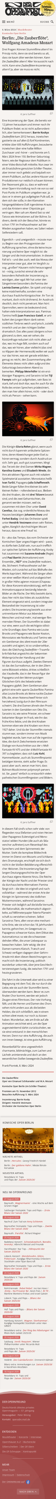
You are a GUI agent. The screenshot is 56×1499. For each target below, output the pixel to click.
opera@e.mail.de (21, 1419)
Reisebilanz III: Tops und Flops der (17, 1377)
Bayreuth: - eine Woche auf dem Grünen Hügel (28, 1204)
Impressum (8, 1475)
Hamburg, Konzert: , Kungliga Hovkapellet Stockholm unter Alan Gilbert (26, 1323)
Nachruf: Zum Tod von (23, 1221)
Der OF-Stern (27, 1446)
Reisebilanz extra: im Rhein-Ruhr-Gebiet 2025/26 (28, 1331)
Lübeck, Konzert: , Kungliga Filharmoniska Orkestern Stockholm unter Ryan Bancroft (27, 1259)
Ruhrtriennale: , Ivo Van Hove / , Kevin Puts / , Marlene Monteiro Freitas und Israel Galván (26, 1291)
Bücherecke (29, 1442)
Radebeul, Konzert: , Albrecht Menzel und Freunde (27, 1243)
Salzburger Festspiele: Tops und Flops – (27, 1211)
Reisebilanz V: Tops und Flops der (24, 1278)
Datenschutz (23, 1475)
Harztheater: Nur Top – (24, 1250)
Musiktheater (25, 30)
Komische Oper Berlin (14, 33)
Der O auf (13, 1481)
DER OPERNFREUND (14, 1402)
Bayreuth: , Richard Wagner (22, 1233)
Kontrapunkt (29, 1451)
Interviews (36, 1437)
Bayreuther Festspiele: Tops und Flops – (28, 1227)
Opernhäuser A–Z (11, 1442)
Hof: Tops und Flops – (24, 1311)
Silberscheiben (10, 1446)
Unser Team (8, 1469)
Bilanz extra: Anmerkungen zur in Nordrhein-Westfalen (28, 1366)
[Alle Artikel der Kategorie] (28, 1140)
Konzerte (23, 1437)
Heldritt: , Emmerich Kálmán (28, 1360)
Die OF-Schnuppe (11, 1451)
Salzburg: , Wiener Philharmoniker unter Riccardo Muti (22, 1343)
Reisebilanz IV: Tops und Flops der (19, 1350)
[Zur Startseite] (28, 9)
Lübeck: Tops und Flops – (22, 1299)
